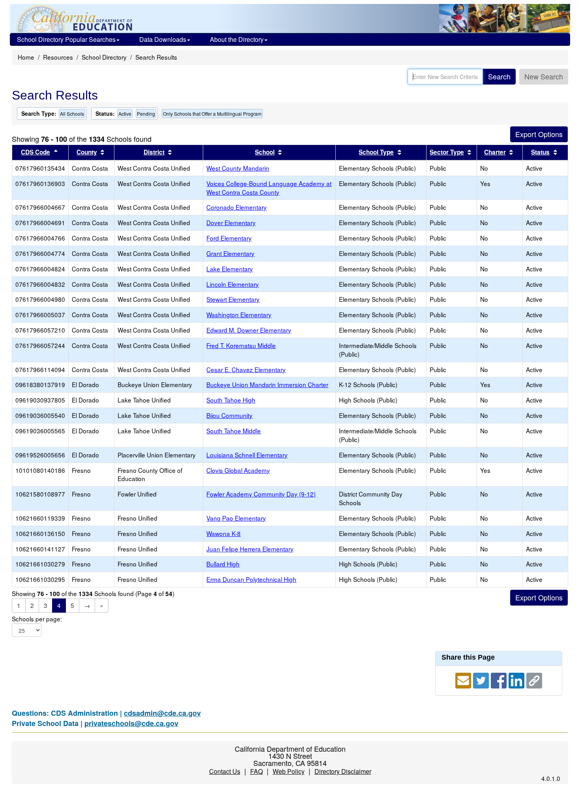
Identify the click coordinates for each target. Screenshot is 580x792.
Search (499, 76)
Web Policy (289, 771)
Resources (58, 57)
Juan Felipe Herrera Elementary (250, 548)
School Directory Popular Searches (66, 39)
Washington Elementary (238, 314)
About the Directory (237, 39)
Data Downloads (162, 39)
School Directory (104, 57)
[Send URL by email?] (464, 679)
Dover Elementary (231, 222)
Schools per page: (37, 619)
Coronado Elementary (236, 207)
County (87, 152)
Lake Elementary (229, 268)
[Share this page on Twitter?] (482, 679)
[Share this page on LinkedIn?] (517, 679)
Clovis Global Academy (238, 470)
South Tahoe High (230, 399)
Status (540, 152)
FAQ (256, 771)
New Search (543, 76)
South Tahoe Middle (233, 430)
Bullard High (222, 563)
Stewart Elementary (233, 299)
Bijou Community (229, 415)
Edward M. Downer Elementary (248, 329)
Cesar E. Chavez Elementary (246, 369)
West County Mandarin (237, 168)
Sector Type (447, 152)
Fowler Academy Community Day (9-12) (261, 493)
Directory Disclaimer (342, 771)
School (265, 152)
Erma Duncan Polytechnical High (251, 579)
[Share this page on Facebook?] (500, 679)
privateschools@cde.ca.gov (131, 723)
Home (26, 57)
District (154, 152)
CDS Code (35, 152)
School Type (376, 152)
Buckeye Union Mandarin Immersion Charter (267, 384)
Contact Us (224, 771)
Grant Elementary (230, 253)
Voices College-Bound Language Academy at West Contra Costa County (268, 187)
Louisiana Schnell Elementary (247, 454)
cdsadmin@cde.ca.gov (162, 713)
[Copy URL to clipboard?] (534, 679)
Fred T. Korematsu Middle (241, 345)
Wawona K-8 (223, 533)
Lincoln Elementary (232, 284)
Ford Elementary (229, 237)
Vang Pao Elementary (236, 518)
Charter (495, 152)
